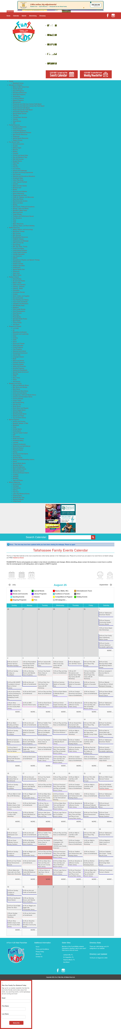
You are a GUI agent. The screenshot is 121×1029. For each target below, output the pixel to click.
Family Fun (17, 591)
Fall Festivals (17, 488)
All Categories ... (61, 600)
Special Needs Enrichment (21, 372)
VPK (14, 123)
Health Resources (14, 227)
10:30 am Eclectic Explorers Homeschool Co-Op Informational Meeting (60, 796)
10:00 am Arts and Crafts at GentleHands (29, 683)
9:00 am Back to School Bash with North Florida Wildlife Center (105, 733)
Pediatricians (16, 267)
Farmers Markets (18, 399)
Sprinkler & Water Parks (20, 210)
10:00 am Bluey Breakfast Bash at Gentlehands (12, 779)
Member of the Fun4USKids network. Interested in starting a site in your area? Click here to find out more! (74, 948)
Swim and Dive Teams (19, 469)
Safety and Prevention (19, 366)
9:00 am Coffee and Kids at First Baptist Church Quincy (44, 732)
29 (100, 829)
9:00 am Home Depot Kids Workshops (105, 629)
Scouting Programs (18, 368)
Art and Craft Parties (19, 281)
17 (23, 773)
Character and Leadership (20, 334)
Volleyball (15, 476)
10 (23, 719)
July (14, 585)
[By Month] (12, 575)
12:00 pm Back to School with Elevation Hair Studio (13, 758)
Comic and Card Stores (20, 393)
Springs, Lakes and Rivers (20, 208)
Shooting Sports (17, 457)
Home (8, 16)
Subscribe (16, 1023)
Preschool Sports (18, 450)
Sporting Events (18, 597)
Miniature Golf (17, 188)
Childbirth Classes (18, 239)
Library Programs (40, 594)
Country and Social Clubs (20, 155)
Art (13, 330)
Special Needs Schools (19, 113)
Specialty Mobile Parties (20, 319)
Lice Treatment (17, 256)
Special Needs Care (19, 269)
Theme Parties (17, 322)
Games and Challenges (20, 170)
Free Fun (15, 167)
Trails (14, 222)
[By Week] (21, 575)
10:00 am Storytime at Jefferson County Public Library (75, 704)
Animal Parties (17, 279)
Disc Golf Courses (18, 159)
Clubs (14, 336)
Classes (37, 597)
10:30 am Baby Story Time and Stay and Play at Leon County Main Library (44, 796)
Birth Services (17, 235)
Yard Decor (16, 324)
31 (23, 887)
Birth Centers (17, 233)
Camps (11, 81)
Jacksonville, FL (68, 955)
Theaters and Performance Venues (23, 216)
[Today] (31, 575)
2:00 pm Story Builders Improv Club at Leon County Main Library (13, 705)
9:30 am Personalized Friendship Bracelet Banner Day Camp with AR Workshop (29, 664)
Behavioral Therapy (18, 231)
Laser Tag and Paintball (20, 182)
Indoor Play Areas (18, 180)
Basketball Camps (18, 83)
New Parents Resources (20, 134)
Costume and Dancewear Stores (22, 397)
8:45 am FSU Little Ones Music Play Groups (89, 663)
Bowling (15, 151)
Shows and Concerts (20, 594)
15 (100, 719)
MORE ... (110, 650)
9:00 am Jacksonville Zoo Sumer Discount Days (44, 663)
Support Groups (17, 140)
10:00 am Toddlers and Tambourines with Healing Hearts (75, 741)
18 (39, 773)
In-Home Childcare (18, 98)
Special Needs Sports (19, 463)
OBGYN (15, 258)
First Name (5, 1006)
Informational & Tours (84, 591)
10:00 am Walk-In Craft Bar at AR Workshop (74, 732)
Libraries (15, 184)
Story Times (16, 378)
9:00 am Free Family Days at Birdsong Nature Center (105, 637)
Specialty (15, 374)
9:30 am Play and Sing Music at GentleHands (60, 672)
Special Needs (39, 591)
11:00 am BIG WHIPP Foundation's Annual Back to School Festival (13, 685)
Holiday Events (81, 597)
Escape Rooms (17, 161)
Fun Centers (16, 169)
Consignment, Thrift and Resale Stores (24, 395)
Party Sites (16, 315)
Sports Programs (14, 419)
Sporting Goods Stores (19, 414)
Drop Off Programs (18, 91)
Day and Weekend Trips (20, 157)
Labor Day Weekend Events (21, 494)
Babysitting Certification (20, 332)
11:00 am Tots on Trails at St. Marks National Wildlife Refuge (43, 806)
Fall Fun (15, 490)
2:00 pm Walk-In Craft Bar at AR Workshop (14, 795)
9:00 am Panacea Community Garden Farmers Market (105, 622)
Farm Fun (16, 492)
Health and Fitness (18, 438)
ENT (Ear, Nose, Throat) (20, 246)
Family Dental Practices (20, 250)
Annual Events (17, 484)
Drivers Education (18, 345)
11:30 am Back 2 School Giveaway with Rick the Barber (14, 749)
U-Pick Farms (17, 501)
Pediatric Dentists (18, 264)
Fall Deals (16, 486)
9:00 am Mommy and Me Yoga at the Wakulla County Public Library (90, 733)
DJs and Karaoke (18, 298)
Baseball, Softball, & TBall (20, 423)
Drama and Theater (19, 343)
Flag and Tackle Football (20, 433)
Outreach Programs (19, 362)
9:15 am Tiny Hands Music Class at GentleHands (44, 673)
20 (69, 773)
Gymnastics (16, 437)
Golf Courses (17, 174)
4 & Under (16, 328)
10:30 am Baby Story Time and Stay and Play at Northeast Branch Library (59, 759)
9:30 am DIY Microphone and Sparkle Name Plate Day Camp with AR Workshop (75, 674)
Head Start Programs (19, 94)
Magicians (16, 307)
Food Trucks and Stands (20, 302)
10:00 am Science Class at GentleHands (90, 692)
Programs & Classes (15, 326)
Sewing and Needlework (20, 370)
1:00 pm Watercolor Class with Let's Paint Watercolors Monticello (14, 872)
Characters (16, 290)
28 (84, 829)
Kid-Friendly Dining (18, 402)
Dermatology (16, 245)
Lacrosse (15, 442)
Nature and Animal (18, 360)
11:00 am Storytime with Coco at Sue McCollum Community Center (29, 923)
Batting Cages (17, 148)
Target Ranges (17, 214)
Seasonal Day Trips (18, 497)
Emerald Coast (66, 11)
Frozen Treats (17, 400)
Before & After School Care (21, 87)
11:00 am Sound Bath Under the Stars (13, 906)
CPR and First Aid (18, 243)
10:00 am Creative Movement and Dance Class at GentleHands (75, 693)
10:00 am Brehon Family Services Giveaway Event (89, 862)
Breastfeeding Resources (20, 237)
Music (14, 359)
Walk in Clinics (17, 275)
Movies (15, 189)
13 (69, 719)
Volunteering (16, 381)
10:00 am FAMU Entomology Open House (104, 862)
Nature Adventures (18, 193)
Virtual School (17, 121)
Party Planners (17, 313)
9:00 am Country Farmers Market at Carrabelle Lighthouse (105, 645)
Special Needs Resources (20, 138)
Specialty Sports (17, 465)
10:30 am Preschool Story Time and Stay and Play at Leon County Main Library (75, 815)
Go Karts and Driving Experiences (23, 172)
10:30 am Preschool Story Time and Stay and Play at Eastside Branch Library (59, 750)
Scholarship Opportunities (20, 112)
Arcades (15, 146)
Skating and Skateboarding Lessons (23, 459)
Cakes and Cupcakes (19, 284)
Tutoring (15, 119)
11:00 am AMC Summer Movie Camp (29, 703)
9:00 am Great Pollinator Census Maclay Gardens (104, 814)
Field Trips (16, 163)
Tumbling (15, 475)
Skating (15, 205)
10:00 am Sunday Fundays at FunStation (12, 673)
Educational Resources (20, 93)
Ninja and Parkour (18, 448)
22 (100, 773)
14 (84, 719)
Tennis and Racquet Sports (21, 473)
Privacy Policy (40, 951)
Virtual (15, 380)
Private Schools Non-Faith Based (23, 110)
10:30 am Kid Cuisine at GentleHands (29, 692)
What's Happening (14, 482)
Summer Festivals (18, 499)
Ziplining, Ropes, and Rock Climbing (23, 226)
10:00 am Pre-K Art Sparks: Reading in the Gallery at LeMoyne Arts (89, 750)
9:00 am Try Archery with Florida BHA (105, 724)
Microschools (17, 102)
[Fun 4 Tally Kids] (24, 31)
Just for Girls (16, 355)
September (103, 585)
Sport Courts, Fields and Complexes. (24, 207)
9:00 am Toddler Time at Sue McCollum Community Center (44, 724)
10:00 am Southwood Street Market (13, 899)
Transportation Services (20, 117)
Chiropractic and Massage (20, 241)
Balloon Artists (17, 283)
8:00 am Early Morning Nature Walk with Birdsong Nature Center (105, 664)
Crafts (14, 340)
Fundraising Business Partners (22, 132)
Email (3, 998)
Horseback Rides (18, 178)
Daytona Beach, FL (69, 960)
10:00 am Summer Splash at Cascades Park (59, 684)
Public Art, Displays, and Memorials (23, 197)
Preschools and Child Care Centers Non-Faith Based (28, 106)
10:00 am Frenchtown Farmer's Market (105, 871)
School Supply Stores (19, 410)
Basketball (16, 425)
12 (54, 719)
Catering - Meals (18, 288)
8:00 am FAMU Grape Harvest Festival (105, 778)
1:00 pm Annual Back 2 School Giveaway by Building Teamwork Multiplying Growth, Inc (14, 695)
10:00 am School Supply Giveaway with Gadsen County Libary (60, 704)
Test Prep (16, 115)
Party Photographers (19, 311)
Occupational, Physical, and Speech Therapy (26, 260)
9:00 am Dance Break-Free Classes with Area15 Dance (106, 693)
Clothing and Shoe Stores (20, 391)
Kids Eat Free (17, 404)
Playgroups (16, 136)
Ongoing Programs (19, 600)
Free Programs (17, 349)
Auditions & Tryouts (62, 594)
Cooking (15, 338)
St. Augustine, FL (68, 957)
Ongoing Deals (17, 495)
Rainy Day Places (18, 199)
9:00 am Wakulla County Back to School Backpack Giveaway (106, 684)
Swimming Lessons (18, 471)
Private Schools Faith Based (21, 108)
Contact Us (39, 956)
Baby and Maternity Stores (21, 385)
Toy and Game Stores (19, 418)
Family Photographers (19, 131)
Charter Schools (17, 89)
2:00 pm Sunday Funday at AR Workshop (12, 814)
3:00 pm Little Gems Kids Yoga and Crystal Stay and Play (44, 814)
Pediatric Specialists (19, 265)
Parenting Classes (18, 364)
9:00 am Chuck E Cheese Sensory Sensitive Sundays (12, 663)
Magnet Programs (18, 100)
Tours (14, 220)
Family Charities (17, 129)
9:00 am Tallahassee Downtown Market (105, 613)
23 (8, 829)
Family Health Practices (20, 252)
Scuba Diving (17, 456)
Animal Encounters (18, 144)
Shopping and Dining (15, 383)
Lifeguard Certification (19, 444)
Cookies (15, 294)
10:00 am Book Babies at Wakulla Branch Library (60, 693)
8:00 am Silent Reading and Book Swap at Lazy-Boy (13, 724)
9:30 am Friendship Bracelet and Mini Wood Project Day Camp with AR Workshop (90, 674)
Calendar (16, 16)
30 (8, 887)
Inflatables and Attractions (20, 303)
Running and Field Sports (20, 454)
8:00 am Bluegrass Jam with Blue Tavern (75, 662)
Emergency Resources (19, 127)
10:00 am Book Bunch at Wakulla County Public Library (44, 704)
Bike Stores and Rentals (20, 387)
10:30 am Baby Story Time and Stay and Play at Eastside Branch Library (90, 705)
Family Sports (17, 431)
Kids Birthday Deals (18, 305)
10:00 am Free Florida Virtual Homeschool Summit (90, 814)
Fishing (15, 165)
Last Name (5, 1014)
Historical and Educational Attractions (24, 176)
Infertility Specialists (18, 254)
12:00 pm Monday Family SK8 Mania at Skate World (29, 814)
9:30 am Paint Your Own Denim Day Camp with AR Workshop (44, 685)
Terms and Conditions (42, 949)
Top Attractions (17, 218)
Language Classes (18, 357)
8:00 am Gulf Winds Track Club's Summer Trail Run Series (105, 786)
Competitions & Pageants (63, 597)
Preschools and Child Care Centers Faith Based (27, 104)
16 (8, 773)
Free (35, 600)
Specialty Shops (17, 412)
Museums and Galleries (20, 191)
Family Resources (14, 125)
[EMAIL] (110, 575)
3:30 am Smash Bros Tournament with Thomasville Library (75, 724)
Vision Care (16, 273)
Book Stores (16, 389)
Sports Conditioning (18, 467)
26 (54, 829)
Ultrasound (16, 271)
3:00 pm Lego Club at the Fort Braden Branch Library (59, 814)
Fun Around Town (14, 142)
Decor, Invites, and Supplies (21, 296)
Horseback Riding (18, 440)
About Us (38, 954)
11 (39, 719)
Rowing (15, 452)
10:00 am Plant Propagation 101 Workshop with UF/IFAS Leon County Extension (59, 844)
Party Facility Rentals (19, 309)
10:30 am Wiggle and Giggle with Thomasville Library (29, 749)
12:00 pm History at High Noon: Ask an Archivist (44, 872)
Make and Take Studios (20, 186)
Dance (15, 341)
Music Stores (17, 406)
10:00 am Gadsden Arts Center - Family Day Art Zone (105, 853)
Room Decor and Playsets (20, 408)
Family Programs (18, 347)
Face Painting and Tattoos (20, 300)
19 (54, 773)
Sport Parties (17, 321)
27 (69, 829)
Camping (15, 153)
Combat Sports (17, 429)
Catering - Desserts (18, 286)
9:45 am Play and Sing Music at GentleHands (45, 692)
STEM (14, 376)
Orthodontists (17, 262)
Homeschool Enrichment (20, 353)
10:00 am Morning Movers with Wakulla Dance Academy (29, 673)
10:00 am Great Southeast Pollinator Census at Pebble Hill (90, 805)
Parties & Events (14, 277)
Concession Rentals (19, 292)
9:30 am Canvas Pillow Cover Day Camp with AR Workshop (58, 664)
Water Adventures (18, 224)
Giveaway (42, 16)
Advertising (33, 16)
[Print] (100, 575)
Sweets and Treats (18, 416)
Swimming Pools (18, 212)
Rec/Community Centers (20, 201)
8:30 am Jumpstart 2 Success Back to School (105, 673)
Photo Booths (17, 317)
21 (84, 773)
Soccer (15, 461)
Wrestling (15, 478)
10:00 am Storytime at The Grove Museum (60, 731)
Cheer (14, 427)
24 (23, 829)
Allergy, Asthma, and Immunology (23, 229)
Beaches (15, 150)
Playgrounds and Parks (20, 195)
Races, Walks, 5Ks (61, 591)
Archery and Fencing (19, 421)
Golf (14, 435)
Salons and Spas (18, 203)
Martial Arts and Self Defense (21, 446)
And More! (66, 962)
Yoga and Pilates (18, 480)
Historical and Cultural (19, 351)
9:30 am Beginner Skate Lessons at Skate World (104, 758)
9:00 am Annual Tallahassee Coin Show (104, 805)
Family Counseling (18, 248)
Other (78, 594)
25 (39, 829)
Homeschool (16, 96)
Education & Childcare (15, 85)
